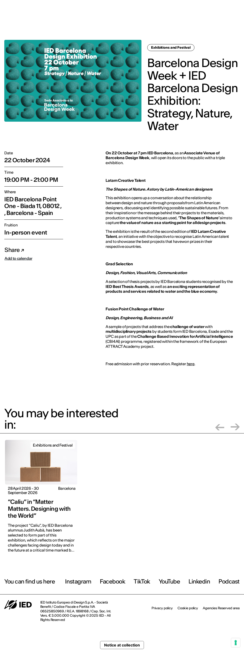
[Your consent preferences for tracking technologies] (235, 642)
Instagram (78, 581)
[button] (219, 426)
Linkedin (199, 581)
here (190, 363)
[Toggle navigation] (237, 23)
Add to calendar (18, 258)
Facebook (112, 581)
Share (13, 250)
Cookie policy (188, 608)
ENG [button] (230, 7)
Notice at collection (122, 645)
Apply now (176, 23)
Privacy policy (162, 608)
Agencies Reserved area (221, 608)
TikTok (142, 581)
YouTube (169, 581)
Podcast (229, 581)
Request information (210, 23)
